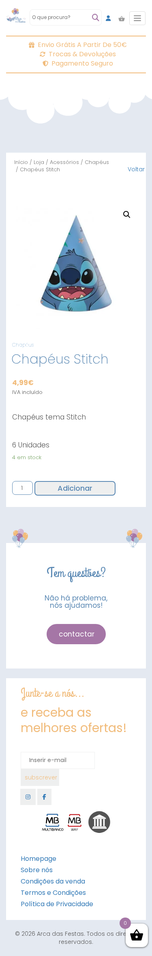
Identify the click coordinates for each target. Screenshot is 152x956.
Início (21, 162)
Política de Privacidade (57, 904)
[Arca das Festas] (16, 18)
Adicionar (75, 488)
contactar (76, 634)
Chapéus (97, 162)
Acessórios (64, 162)
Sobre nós (37, 870)
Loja (39, 162)
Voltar (136, 169)
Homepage (38, 858)
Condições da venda (53, 881)
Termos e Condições (53, 892)
